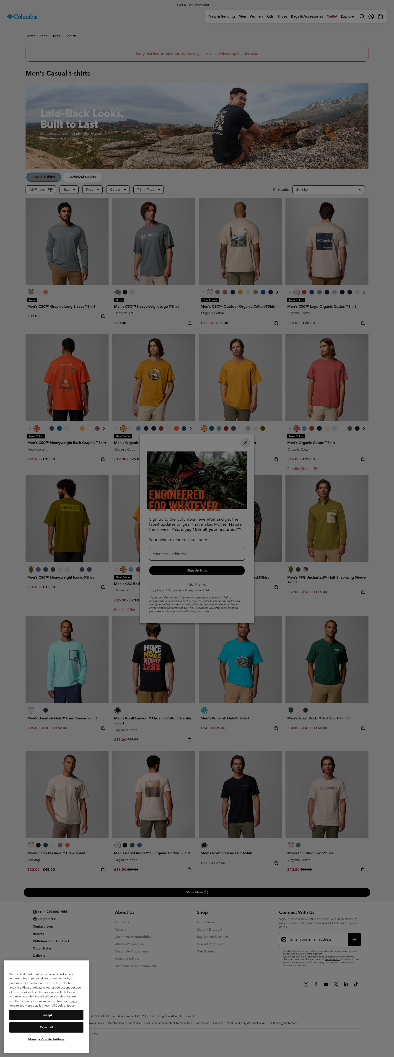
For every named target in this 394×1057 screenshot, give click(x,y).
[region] (46, 1006)
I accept (46, 1015)
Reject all (46, 1027)
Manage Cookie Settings (46, 1039)
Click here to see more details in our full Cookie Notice (43, 1003)
